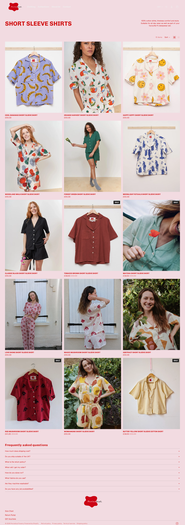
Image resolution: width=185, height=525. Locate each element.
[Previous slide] (9, 77)
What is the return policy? (15, 462)
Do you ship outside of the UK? (17, 456)
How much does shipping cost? (17, 451)
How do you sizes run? (14, 473)
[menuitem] (31, 7)
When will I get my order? (15, 467)
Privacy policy (57, 523)
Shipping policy (82, 523)
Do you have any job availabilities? (19, 489)
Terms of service (69, 523)
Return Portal (10, 515)
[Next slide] (58, 77)
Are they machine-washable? (17, 483)
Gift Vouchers (10, 519)
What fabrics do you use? (15, 478)
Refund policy (46, 523)
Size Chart (9, 511)
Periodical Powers (17, 523)
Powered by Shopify (31, 523)
